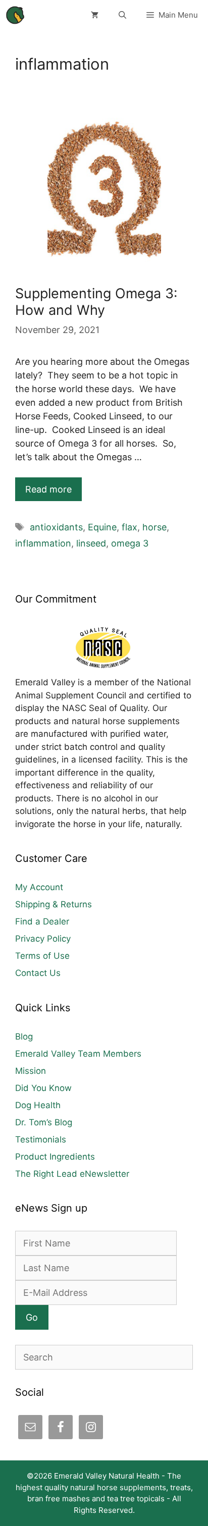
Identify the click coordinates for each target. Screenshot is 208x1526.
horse (154, 527)
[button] (122, 15)
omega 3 (129, 543)
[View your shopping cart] (95, 15)
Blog (24, 1036)
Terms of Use (42, 956)
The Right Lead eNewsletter (72, 1174)
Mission (30, 1071)
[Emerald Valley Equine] (15, 15)
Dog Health (38, 1105)
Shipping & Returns (53, 904)
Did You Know (43, 1088)
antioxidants (56, 527)
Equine (102, 527)
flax (129, 527)
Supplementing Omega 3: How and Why (96, 301)
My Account (39, 887)
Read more (48, 489)
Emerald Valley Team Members (78, 1054)
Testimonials (40, 1139)
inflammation (43, 543)
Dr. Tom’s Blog (43, 1122)
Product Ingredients (55, 1157)
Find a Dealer (42, 921)
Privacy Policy (43, 939)
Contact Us (38, 973)
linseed (91, 543)
